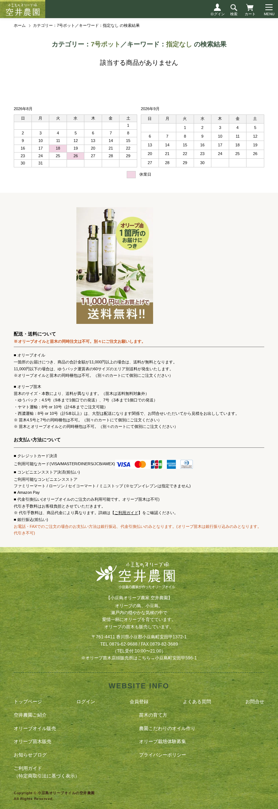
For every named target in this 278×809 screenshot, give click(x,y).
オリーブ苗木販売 (32, 741)
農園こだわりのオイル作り (167, 728)
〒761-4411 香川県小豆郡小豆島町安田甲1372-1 (139, 636)
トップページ (28, 701)
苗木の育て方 (153, 715)
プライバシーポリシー (162, 755)
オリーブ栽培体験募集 (162, 741)
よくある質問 (197, 701)
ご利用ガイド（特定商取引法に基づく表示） (47, 772)
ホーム (20, 25)
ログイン (217, 14)
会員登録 (139, 701)
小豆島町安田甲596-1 (176, 657)
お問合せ (254, 701)
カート (250, 14)
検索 (233, 14)
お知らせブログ (30, 755)
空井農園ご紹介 (30, 715)
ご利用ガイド (126, 512)
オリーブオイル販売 (35, 728)
